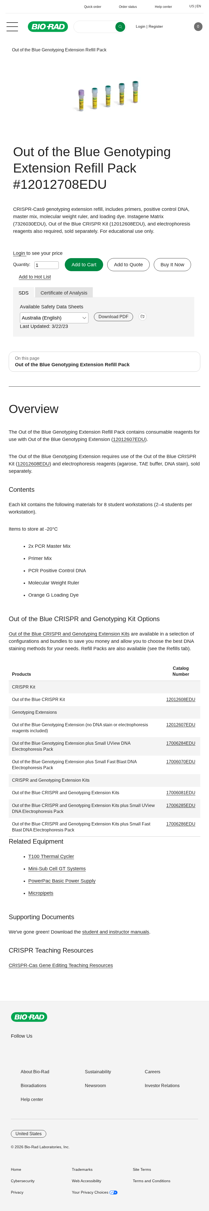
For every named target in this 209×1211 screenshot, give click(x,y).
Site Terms (142, 1169)
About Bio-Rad (35, 1071)
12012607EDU (129, 439)
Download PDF (113, 316)
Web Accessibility (86, 1181)
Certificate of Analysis (64, 293)
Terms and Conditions (151, 1181)
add (143, 316)
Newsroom (95, 1085)
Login (19, 253)
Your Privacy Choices (90, 1192)
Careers (152, 1071)
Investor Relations (162, 1085)
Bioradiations (33, 1085)
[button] (3, 50)
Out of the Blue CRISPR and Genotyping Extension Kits (69, 634)
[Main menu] (12, 26)
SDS (24, 293)
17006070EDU (180, 761)
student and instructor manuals (115, 932)
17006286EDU (180, 824)
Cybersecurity (23, 1181)
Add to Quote (128, 264)
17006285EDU (180, 805)
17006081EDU (180, 792)
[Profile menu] (175, 26)
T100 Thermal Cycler (51, 856)
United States (29, 1133)
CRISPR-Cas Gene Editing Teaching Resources (61, 965)
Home (16, 1169)
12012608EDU (33, 464)
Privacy (17, 1192)
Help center (32, 1099)
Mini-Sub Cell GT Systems (57, 868)
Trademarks (82, 1169)
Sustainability (98, 1071)
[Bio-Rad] (29, 1017)
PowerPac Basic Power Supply (62, 881)
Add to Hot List (35, 277)
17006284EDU (180, 743)
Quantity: (21, 264)
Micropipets (40, 893)
